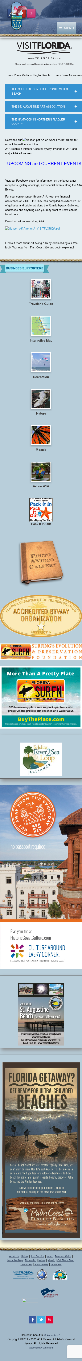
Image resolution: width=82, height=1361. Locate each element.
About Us (14, 1256)
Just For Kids (37, 1256)
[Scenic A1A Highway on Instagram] (31, 13)
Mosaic (51, 1260)
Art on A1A (56, 1264)
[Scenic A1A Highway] (17, 15)
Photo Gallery (41, 1264)
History (24, 1256)
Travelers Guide (63, 1256)
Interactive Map (15, 1260)
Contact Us (26, 1264)
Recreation (30, 1260)
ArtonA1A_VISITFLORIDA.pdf (41, 228)
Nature (41, 1260)
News (50, 1256)
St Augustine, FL (52, 1335)
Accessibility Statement (41, 1347)
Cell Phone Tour (65, 1260)
